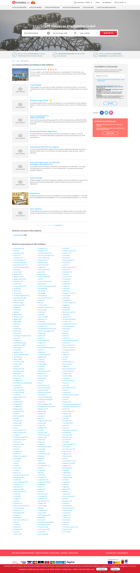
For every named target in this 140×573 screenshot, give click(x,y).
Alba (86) (16, 312)
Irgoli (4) (16, 463)
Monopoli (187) (18, 529)
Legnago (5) (66, 378)
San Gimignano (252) (44, 515)
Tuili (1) (16, 428)
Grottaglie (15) (67, 432)
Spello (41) (41, 338)
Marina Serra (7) (43, 494)
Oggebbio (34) (42, 357)
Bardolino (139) (67, 272)
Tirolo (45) (41, 359)
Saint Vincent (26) (43, 265)
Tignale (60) (41, 293)
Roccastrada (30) (18, 508)
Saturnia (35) (17, 284)
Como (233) (66, 397)
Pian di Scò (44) (42, 432)
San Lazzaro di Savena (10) (46, 255)
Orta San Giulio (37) (68, 371)
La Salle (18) (17, 524)
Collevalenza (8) (67, 456)
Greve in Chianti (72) (68, 380)
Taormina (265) (67, 376)
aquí (92, 569)
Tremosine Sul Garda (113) (70, 527)
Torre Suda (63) (42, 496)
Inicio (13, 61)
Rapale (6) (66, 366)
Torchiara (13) (42, 477)
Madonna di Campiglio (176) (46, 331)
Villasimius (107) (18, 277)
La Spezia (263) (18, 406)
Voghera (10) (66, 515)
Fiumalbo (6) (17, 480)
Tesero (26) (41, 300)
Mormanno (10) (67, 501)
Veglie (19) (17, 501)
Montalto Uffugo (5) (68, 326)
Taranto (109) (17, 272)
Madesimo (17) (42, 319)
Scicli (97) (16, 449)
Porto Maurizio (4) (19, 513)
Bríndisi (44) (41, 321)
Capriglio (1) (41, 416)
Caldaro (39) (41, 333)
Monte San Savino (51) (69, 312)
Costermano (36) (43, 527)
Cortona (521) (67, 277)
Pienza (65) (17, 269)
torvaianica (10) (18, 380)
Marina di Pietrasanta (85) (70, 340)
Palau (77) (41, 487)
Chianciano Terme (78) (44, 281)
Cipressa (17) (66, 517)
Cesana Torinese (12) (69, 347)
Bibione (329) (42, 411)
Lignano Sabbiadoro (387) (21, 354)
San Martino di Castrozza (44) (22, 336)
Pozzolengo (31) (67, 506)
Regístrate (110, 133)
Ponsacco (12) (18, 425)
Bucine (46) (41, 402)
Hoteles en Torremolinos (71, 7)
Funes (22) (66, 428)
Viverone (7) (41, 520)
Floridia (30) (41, 470)
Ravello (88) (66, 310)
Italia (18, 61)
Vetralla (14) (17, 527)
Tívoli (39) (65, 480)
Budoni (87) (41, 517)
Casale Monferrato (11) (69, 461)
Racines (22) (66, 343)
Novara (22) (17, 291)
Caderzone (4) (18, 347)
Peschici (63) (42, 395)
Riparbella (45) (18, 487)
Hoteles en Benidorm (19, 7)
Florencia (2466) (43, 317)
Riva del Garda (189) (19, 345)
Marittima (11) (18, 484)
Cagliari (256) (66, 473)
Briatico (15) (41, 352)
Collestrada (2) (18, 357)
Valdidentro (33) (67, 477)
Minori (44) (41, 456)
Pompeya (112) (42, 248)
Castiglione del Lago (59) (45, 399)
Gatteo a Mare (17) (68, 362)
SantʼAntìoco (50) (19, 362)
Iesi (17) (65, 359)
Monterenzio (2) (18, 317)
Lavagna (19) (42, 484)
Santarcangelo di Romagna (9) (47, 324)
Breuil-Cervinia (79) (43, 435)
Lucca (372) (17, 461)
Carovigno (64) (67, 416)
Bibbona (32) (66, 307)
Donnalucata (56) (18, 411)
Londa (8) (16, 418)
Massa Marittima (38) (69, 388)
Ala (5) (40, 383)
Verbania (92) (42, 274)
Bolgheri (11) (42, 373)
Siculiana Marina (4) (44, 258)
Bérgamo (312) (42, 260)
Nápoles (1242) (42, 262)
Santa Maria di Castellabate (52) (23, 383)
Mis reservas (107, 2)
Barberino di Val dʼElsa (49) (70, 395)
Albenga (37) (17, 307)
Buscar (107, 33)
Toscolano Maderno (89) (45, 397)
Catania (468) (42, 364)
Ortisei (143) (17, 310)
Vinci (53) (65, 399)
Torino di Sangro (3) (43, 340)
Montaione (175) (43, 409)
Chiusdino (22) (67, 402)
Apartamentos (19, 235)
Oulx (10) (40, 468)
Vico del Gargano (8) (44, 388)
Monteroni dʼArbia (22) (20, 456)
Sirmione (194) (67, 421)
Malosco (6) (41, 442)
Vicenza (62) (66, 255)
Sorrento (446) (42, 310)
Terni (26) (41, 380)
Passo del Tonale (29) (20, 262)
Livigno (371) (42, 343)
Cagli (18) (16, 366)
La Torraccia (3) (42, 305)
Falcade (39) (17, 288)
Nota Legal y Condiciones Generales (23, 553)
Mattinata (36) (18, 409)
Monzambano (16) (19, 369)
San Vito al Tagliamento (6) (21, 295)
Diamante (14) (42, 499)
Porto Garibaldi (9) (19, 416)
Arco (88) (16, 414)
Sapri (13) (65, 265)
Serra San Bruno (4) (44, 269)
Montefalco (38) (18, 303)
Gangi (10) (66, 390)
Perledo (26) (17, 496)
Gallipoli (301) (67, 284)
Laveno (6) (17, 532)
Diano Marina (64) (19, 253)
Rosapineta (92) (67, 510)
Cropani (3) (66, 286)
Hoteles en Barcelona (52, 7)
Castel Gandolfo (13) (19, 260)
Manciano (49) (18, 274)
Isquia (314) (41, 272)
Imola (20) (66, 274)
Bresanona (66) (42, 288)
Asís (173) (65, 352)
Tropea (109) (17, 350)
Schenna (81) (17, 333)
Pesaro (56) (66, 447)
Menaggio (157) (42, 251)
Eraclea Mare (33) (19, 248)
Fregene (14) (42, 444)
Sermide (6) (41, 475)
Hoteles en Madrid (35, 7)
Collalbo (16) (17, 329)
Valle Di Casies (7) (19, 300)
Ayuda (97, 2)
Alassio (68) (66, 314)
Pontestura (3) (18, 451)
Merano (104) (17, 331)
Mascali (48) (41, 291)
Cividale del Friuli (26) (44, 482)
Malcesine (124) (18, 281)
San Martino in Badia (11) (21, 437)
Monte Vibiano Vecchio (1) (70, 430)
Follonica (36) (17, 423)
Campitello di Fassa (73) (70, 324)
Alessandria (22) (43, 376)
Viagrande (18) (18, 388)
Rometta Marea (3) (68, 260)
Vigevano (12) (67, 454)
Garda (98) (41, 314)
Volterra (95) (42, 336)
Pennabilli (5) (66, 520)
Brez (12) (40, 303)
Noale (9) (65, 333)
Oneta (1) (16, 522)
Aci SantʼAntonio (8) (44, 277)
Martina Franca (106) (44, 392)
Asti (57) (40, 279)
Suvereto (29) (67, 392)
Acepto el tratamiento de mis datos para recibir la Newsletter (111, 80)
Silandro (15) (66, 338)
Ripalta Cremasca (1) (69, 508)
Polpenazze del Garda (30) (21, 506)
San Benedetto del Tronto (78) (47, 329)
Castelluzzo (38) (18, 402)
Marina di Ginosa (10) (20, 432)
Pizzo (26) (65, 484)
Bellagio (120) (42, 503)
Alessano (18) (17, 364)
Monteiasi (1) (17, 378)
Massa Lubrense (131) (69, 369)
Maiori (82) (17, 324)
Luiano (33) (41, 366)
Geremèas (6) (67, 439)
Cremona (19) (67, 475)
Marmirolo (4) (42, 284)
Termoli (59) (41, 449)
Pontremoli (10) (67, 529)
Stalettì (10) (66, 291)
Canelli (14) (66, 522)
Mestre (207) (66, 489)
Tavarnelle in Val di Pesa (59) (46, 406)
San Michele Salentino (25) (45, 522)
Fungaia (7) (17, 399)
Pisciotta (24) (67, 279)
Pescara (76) (66, 269)
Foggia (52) (66, 487)
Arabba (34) (66, 354)
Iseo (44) (40, 350)
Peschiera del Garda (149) (21, 475)
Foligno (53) (41, 267)
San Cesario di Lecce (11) (45, 298)
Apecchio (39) (42, 378)
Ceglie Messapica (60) (20, 298)
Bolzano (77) (41, 439)
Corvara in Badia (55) (44, 354)
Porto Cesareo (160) (44, 529)
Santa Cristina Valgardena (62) (47, 286)
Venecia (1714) (67, 253)
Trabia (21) (41, 491)
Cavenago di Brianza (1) (45, 253)
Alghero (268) (17, 321)
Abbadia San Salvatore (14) (46, 307)
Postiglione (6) (42, 428)
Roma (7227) (66, 262)
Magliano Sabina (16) (20, 279)
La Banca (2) (17, 515)
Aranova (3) (66, 281)
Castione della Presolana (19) (46, 347)
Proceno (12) (17, 442)
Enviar (110, 103)
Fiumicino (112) (42, 326)
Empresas (64, 553)
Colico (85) (66, 385)
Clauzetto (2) (66, 513)
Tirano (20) (17, 494)
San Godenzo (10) (19, 371)
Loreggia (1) (17, 435)
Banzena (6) (41, 463)
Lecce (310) (41, 451)
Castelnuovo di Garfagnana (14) (72, 404)
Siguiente (58, 225)
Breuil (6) (16, 470)
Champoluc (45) (18, 258)
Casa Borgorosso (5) (44, 524)
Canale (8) (66, 331)
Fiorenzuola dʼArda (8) (44, 447)
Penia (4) (65, 357)
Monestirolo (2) (67, 437)
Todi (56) (16, 251)
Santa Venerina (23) (44, 454)
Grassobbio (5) (18, 517)
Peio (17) (65, 458)
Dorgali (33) (41, 425)
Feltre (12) (66, 336)
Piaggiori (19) (67, 465)
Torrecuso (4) (17, 293)
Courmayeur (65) (67, 435)
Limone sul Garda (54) (20, 286)
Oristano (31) (42, 532)
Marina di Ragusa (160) (45, 404)
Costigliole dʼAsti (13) (69, 293)
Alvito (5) (40, 430)
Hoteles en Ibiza (88, 7)
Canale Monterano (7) (20, 439)
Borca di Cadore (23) (69, 496)
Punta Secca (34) (43, 390)
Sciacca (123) (17, 468)
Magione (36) (17, 319)
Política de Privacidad (42, 553)
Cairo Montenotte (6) (20, 343)
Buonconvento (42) (19, 390)
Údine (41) (41, 458)
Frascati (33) (42, 312)
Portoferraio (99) (18, 444)
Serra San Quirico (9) (44, 371)
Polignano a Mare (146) (45, 421)
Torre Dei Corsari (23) (69, 449)
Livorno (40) (66, 288)
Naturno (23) (66, 329)
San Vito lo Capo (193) (69, 303)
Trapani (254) (66, 295)
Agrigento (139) (18, 352)
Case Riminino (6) (68, 423)
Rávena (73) (17, 454)
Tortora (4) (66, 524)
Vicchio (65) (41, 362)
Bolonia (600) (17, 458)
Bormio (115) (17, 510)
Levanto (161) (67, 321)
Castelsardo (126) (43, 480)
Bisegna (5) (66, 470)
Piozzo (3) (65, 499)
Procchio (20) (17, 534)
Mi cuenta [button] (120, 2)
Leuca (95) (66, 418)
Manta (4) (65, 491)
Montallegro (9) (67, 468)
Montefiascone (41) (44, 501)
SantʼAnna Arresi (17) (20, 430)
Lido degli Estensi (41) (69, 350)
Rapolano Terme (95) (69, 463)
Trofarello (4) (66, 482)
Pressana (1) (17, 447)
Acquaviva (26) (18, 421)
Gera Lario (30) (67, 364)
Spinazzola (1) (67, 451)
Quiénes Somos (73, 553)
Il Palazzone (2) (42, 510)
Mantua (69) (17, 373)
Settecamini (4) (42, 295)
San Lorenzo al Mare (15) (21, 520)
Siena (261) (66, 298)
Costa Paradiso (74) (44, 465)
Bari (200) (65, 442)
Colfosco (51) (42, 345)
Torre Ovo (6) (66, 532)
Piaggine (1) (66, 305)
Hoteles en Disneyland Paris (106, 7)
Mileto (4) (41, 508)
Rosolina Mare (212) (68, 411)
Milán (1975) (66, 258)
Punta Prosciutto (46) (69, 444)
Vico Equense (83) (19, 392)
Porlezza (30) (42, 423)
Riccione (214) (42, 437)
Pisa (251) (16, 326)
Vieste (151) (17, 255)
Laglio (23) (41, 369)
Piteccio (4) (66, 409)
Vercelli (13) (17, 395)
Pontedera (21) (18, 503)
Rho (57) (40, 461)
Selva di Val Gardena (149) (21, 267)
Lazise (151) (66, 503)
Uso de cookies (54, 553)
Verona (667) (17, 385)
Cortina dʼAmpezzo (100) (21, 482)
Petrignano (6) (18, 404)
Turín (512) (66, 248)
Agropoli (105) (18, 314)
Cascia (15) (17, 338)
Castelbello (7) (67, 300)
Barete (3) (66, 425)
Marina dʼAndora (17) (69, 345)
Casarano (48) (42, 506)
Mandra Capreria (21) (20, 491)
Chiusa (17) (66, 383)
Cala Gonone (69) (18, 489)
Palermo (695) (18, 359)
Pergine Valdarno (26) (69, 267)
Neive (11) (41, 418)
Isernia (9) (16, 465)
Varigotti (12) (17, 340)
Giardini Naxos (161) (44, 385)
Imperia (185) (42, 513)
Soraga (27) (17, 499)
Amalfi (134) (41, 489)
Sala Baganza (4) (18, 477)
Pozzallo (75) (42, 414)
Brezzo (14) (17, 473)
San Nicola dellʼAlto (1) (69, 319)
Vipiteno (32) (66, 317)
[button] (70, 286)
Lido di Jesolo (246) (19, 305)
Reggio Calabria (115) (20, 397)
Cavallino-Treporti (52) (69, 251)
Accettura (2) (66, 494)
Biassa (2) (41, 473)
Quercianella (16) (43, 534)
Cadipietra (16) (67, 373)
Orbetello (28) (67, 414)
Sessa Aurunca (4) (19, 376)
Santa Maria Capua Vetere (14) (72, 406)
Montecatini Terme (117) (21, 265)
